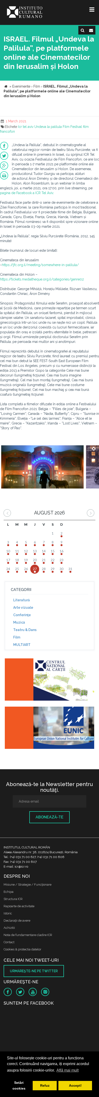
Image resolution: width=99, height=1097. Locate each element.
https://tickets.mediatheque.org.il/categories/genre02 (42, 279)
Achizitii (9, 928)
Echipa (8, 892)
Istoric (8, 913)
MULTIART (22, 645)
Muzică (19, 622)
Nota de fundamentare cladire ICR (28, 935)
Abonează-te (49, 817)
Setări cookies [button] (18, 1085)
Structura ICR (13, 899)
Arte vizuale (23, 607)
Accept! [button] (75, 1085)
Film (66, 127)
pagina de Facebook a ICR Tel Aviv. (27, 193)
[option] (42, 467)
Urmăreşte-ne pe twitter (34, 971)
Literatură (21, 600)
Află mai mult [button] (67, 1070)
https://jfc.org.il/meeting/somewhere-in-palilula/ (40, 265)
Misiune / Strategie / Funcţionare (27, 884)
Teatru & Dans (25, 630)
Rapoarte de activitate (19, 906)
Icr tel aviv (25, 127)
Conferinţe (22, 615)
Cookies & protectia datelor (22, 949)
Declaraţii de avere (17, 920)
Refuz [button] (45, 1085)
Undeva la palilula (48, 127)
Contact (9, 942)
